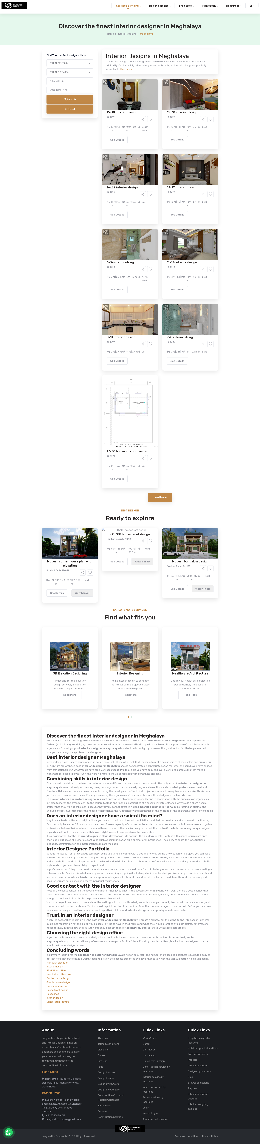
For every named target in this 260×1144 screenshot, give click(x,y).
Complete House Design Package (139, 124)
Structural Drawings (152, 115)
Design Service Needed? (102, 109)
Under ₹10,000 (100, 149)
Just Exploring (160, 136)
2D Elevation (99, 119)
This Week (97, 136)
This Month (117, 136)
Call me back (154, 170)
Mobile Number (97, 51)
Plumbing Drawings (102, 124)
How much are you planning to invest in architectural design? (123, 143)
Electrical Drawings (152, 119)
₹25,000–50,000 (151, 149)
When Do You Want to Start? (104, 131)
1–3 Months (137, 136)
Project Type (96, 83)
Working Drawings (124, 119)
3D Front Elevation (122, 115)
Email (92, 67)
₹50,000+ (97, 153)
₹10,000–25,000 (125, 149)
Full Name (94, 35)
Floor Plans (98, 115)
